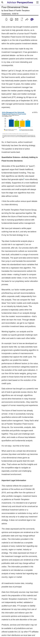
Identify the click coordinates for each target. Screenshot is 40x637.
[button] (6, 19)
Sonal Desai (8, 10)
